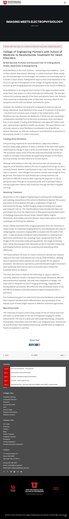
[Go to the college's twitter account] (7, 472)
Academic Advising (9, 397)
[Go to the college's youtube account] (14, 472)
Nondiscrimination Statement (13, 444)
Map (4, 432)
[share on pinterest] (37, 345)
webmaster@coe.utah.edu (20, 468)
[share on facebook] (30, 345)
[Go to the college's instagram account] (11, 472)
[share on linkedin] (32, 345)
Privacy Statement (9, 442)
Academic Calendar (9, 437)
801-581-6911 (12, 463)
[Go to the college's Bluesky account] (21, 472)
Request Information (10, 412)
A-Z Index (6, 424)
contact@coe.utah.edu (14, 465)
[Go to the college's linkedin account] (18, 472)
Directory (6, 402)
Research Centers (9, 415)
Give (4, 407)
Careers (6, 429)
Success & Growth (9, 405)
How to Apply (7, 410)
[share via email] (39, 345)
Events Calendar (8, 434)
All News (34, 355)
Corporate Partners (10, 400)
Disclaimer (6, 439)
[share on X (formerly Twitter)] (34, 345)
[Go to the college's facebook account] (4, 472)
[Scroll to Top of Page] (65, 515)
